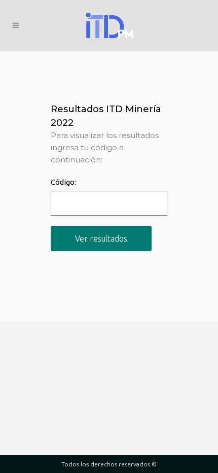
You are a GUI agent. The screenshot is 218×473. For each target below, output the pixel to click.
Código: (63, 182)
